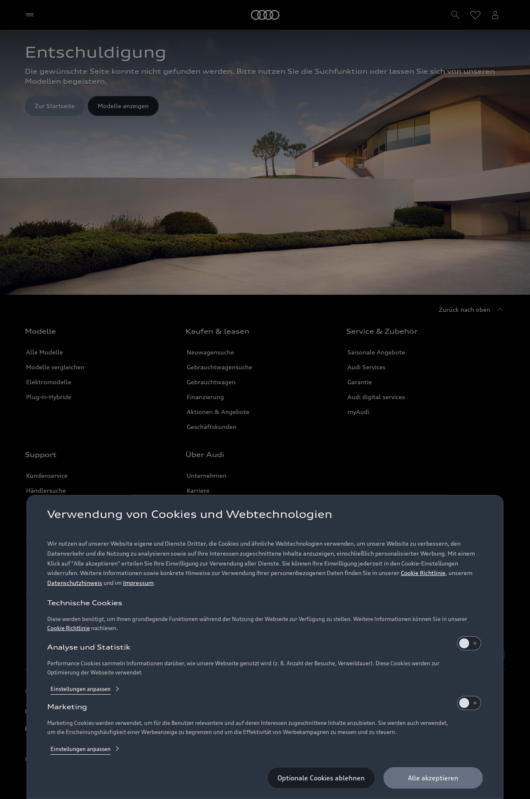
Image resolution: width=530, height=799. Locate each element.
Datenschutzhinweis (74, 583)
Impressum (138, 583)
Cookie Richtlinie (423, 573)
